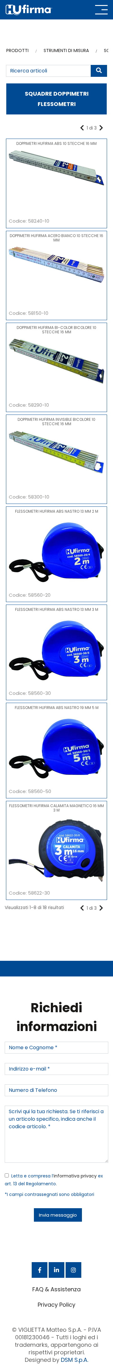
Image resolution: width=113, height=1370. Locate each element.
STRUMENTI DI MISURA (66, 50)
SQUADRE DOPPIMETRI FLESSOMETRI (57, 99)
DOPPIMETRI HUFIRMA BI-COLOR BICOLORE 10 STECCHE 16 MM (56, 330)
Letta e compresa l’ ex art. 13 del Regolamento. (54, 1180)
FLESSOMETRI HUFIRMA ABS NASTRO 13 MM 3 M (56, 609)
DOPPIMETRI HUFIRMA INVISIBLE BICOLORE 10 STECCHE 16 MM (56, 421)
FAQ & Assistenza (56, 1289)
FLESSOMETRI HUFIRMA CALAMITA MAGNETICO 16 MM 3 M (56, 808)
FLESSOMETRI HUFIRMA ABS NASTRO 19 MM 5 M (57, 707)
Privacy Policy (56, 1305)
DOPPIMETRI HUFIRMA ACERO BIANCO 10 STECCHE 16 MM (56, 238)
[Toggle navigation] (101, 10)
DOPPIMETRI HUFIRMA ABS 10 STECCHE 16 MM (56, 143)
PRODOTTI (17, 50)
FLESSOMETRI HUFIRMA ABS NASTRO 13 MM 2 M (56, 511)
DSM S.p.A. (74, 1360)
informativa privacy (75, 1176)
